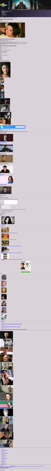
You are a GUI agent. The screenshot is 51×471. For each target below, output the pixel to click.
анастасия (6, 466)
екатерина (23, 466)
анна (9, 466)
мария (31, 466)
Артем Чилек (2, 174)
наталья (35, 466)
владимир (16, 466)
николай (37, 466)
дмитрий (19, 466)
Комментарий (2, 204)
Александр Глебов (3, 153)
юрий (11, 467)
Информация (4, 13)
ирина (27, 466)
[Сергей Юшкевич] (4, 292)
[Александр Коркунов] (6, 141)
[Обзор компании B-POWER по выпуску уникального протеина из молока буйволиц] (5, 258)
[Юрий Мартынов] (4, 312)
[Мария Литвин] (6, 392)
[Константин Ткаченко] (6, 338)
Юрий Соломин (3, 286)
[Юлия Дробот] (6, 408)
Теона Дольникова (3, 306)
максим (30, 466)
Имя (0, 205)
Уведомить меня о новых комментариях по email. (7, 210)
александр (1, 466)
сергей (42, 466)
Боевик (4, 14)
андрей (8, 466)
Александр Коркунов (3, 142)
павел (40, 466)
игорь (25, 466)
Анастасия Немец (3, 224)
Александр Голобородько (4, 163)
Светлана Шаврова (3, 184)
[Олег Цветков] (6, 400)
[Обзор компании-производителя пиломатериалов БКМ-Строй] (5, 232)
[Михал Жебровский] (6, 447)
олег (38, 466)
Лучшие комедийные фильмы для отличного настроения (8, 239)
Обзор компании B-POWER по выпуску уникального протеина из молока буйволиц (12, 259)
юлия (10, 467)
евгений (20, 466)
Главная (1, 17)
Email (1, 206)
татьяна (44, 466)
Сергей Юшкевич (3, 293)
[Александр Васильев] (6, 369)
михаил (33, 466)
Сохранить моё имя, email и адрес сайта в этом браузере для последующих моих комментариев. (13, 209)
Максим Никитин (3, 319)
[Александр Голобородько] (6, 162)
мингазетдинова (7, 129)
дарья (4, 129)
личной (29, 466)
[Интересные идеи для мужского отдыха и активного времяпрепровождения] (5, 245)
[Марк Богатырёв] (6, 193)
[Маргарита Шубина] (4, 279)
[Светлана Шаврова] (6, 183)
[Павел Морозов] (6, 431)
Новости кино (3, 12)
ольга (39, 466)
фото (13, 129)
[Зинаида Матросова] (6, 439)
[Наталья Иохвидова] (4, 299)
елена (24, 466)
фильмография (11, 129)
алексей (4, 466)
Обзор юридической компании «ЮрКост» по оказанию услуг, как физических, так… (12, 252)
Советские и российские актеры (6, 11)
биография (1, 129)
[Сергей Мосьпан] (6, 346)
